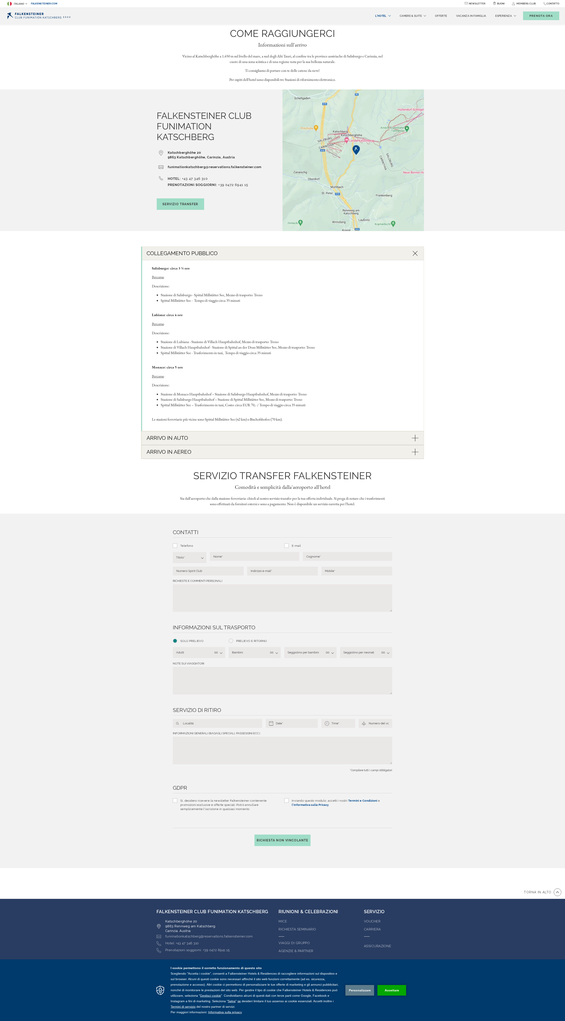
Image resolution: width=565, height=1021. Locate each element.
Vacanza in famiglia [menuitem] (471, 15)
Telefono (186, 545)
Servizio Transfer (180, 204)
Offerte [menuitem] (441, 15)
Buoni (501, 3)
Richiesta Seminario (297, 929)
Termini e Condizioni (362, 800)
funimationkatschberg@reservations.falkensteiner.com (215, 167)
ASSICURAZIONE (377, 946)
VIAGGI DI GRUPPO (294, 943)
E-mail (296, 545)
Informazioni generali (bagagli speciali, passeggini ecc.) (216, 733)
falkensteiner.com (44, 3)
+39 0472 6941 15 (233, 185)
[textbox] (187, 557)
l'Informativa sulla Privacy (310, 805)
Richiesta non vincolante (282, 840)
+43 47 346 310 (195, 179)
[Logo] (40, 16)
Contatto (552, 3)
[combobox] (189, 557)
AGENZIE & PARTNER (296, 951)
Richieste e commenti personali (197, 581)
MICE (283, 921)
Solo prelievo (191, 641)
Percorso (158, 277)
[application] (282, 990)
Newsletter (477, 3)
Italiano (19, 4)
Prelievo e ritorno (251, 641)
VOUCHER (372, 921)
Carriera (372, 929)
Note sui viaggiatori (188, 663)
